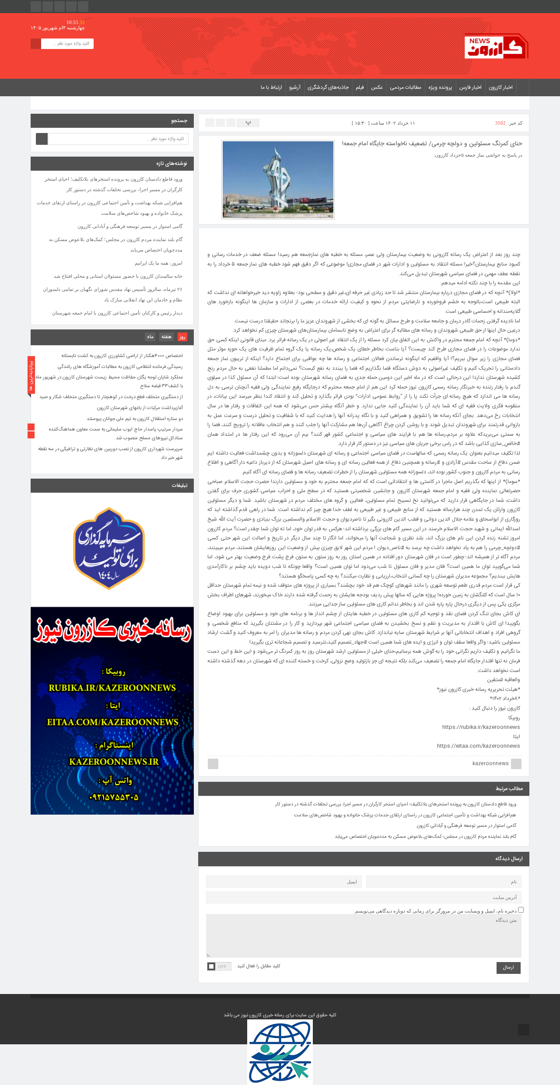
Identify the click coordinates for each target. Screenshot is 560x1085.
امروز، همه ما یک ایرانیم (158, 263)
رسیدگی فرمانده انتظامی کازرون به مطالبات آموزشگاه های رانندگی (120, 367)
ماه (150, 337)
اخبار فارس (470, 87)
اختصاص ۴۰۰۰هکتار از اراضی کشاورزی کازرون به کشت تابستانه (122, 356)
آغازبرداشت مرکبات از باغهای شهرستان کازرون (140, 408)
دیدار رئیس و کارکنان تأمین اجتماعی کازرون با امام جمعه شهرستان (117, 312)
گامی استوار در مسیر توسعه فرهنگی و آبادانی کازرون (466, 826)
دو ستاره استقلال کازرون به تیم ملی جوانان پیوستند (135, 419)
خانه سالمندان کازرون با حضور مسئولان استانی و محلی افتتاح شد (118, 276)
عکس (377, 87)
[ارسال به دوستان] (230, 122)
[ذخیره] (220, 122)
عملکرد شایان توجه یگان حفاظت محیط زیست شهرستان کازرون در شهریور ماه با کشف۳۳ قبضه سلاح (109, 382)
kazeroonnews (490, 764)
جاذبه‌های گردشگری (328, 87)
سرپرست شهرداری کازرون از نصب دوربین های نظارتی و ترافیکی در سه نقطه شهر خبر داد (110, 453)
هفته (166, 337)
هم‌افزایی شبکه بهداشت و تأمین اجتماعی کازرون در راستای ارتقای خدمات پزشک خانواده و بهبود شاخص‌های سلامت (405, 815)
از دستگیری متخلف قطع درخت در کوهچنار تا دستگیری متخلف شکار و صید (111, 397)
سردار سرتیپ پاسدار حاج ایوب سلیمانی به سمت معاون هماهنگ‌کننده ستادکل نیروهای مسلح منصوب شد (116, 434)
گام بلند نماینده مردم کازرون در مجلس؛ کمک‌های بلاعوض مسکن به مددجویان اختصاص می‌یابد (425, 837)
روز (182, 337)
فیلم (360, 87)
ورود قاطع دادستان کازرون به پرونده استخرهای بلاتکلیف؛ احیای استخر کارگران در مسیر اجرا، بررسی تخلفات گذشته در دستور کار (395, 804)
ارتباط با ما (271, 87)
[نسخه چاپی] (209, 122)
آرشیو (295, 87)
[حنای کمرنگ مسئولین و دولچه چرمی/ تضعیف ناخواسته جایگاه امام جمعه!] (278, 179)
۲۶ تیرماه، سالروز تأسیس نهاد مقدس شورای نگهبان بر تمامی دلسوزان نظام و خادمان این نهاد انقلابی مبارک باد (112, 294)
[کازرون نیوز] (496, 46)
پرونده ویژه (440, 87)
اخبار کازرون (501, 87)
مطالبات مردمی (405, 87)
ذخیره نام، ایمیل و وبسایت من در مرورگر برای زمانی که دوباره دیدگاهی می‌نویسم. (435, 911)
